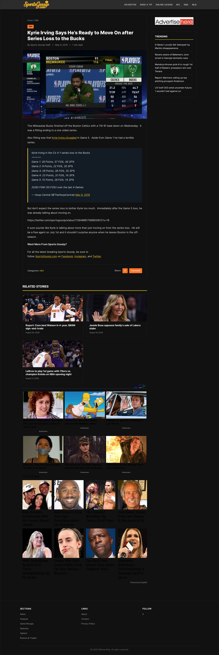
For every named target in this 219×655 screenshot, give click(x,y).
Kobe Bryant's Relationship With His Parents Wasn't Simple (36, 518)
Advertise (130, 4)
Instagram (80, 256)
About (84, 614)
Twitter (97, 256)
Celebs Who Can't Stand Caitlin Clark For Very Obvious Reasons (68, 567)
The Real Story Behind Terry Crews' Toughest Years (100, 565)
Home (30, 20)
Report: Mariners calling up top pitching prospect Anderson (171, 79)
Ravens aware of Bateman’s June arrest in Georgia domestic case (172, 56)
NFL (178, 4)
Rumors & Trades (28, 638)
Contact (85, 619)
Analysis (24, 619)
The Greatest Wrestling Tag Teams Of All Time (99, 516)
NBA (186, 4)
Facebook (67, 256)
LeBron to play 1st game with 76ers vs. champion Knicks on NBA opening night (49, 373)
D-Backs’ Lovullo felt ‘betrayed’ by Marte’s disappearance (172, 46)
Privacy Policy (88, 623)
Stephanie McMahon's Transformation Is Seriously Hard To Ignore (131, 569)
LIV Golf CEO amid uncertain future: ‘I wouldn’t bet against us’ (173, 89)
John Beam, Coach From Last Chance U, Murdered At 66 (131, 516)
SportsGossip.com (46, 256)
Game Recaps (27, 623)
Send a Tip (146, 4)
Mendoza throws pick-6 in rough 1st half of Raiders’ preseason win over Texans (173, 68)
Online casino (164, 4)
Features (24, 628)
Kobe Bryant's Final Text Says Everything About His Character (68, 518)
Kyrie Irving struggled (64, 137)
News (22, 614)
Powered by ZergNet (138, 582)
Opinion (23, 633)
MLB (194, 4)
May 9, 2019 (82, 194)
